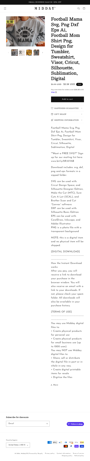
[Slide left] (8, 52)
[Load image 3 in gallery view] (29, 52)
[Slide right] (42, 52)
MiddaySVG (25, 453)
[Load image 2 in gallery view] (22, 52)
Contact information (64, 453)
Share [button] (55, 385)
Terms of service (78, 453)
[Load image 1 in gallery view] (15, 52)
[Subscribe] (46, 424)
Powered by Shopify (36, 453)
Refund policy (79, 455)
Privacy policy (50, 453)
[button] (5, 8)
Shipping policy (67, 455)
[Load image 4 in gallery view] (36, 52)
